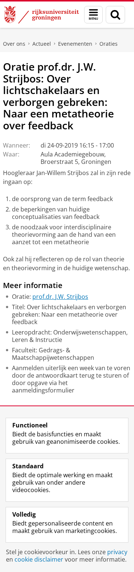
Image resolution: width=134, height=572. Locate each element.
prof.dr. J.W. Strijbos (60, 296)
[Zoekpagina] (115, 14)
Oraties (108, 43)
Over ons (14, 43)
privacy (117, 552)
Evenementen (75, 43)
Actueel (41, 43)
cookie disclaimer (39, 559)
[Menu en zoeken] (93, 14)
